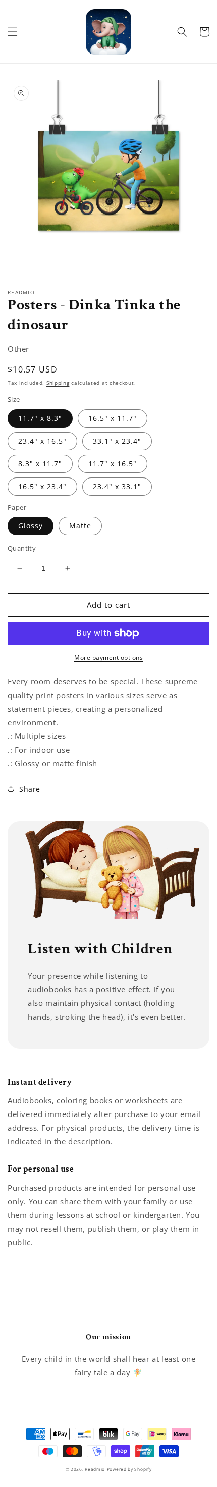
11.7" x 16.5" (112, 463)
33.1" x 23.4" (117, 441)
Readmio (95, 1469)
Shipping (58, 382)
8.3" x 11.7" (40, 463)
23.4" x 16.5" (42, 441)
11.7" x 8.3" (40, 418)
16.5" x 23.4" (42, 486)
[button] (13, 32)
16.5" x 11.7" (112, 418)
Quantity (22, 548)
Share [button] (29, 789)
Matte (80, 525)
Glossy (30, 525)
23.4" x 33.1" (117, 486)
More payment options (108, 657)
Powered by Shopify (129, 1469)
